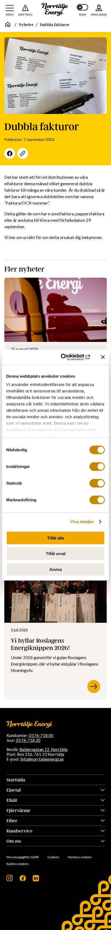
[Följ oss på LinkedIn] (36, 880)
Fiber (12, 820)
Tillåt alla (55, 537)
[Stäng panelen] (103, 357)
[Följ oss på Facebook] (22, 880)
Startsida (15, 779)
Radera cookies (17, 864)
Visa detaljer (82, 521)
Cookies (53, 857)
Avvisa (55, 569)
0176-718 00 (41, 735)
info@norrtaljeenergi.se (42, 759)
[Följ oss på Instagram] (9, 880)
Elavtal (13, 790)
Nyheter (26, 24)
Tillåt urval (55, 553)
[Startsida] (7, 25)
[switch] (97, 466)
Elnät (11, 800)
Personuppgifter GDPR (22, 857)
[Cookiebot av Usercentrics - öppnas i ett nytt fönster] (68, 357)
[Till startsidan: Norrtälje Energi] (54, 9)
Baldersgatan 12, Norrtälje (43, 749)
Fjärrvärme (18, 810)
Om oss (13, 841)
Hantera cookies (80, 857)
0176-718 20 (28, 740)
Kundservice (19, 831)
